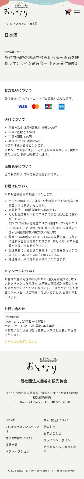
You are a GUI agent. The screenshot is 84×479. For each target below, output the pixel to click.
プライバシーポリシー (59, 440)
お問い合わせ (53, 433)
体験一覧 (12, 445)
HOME (10, 420)
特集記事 (50, 427)
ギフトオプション (17, 451)
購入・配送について (56, 420)
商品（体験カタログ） (19, 438)
